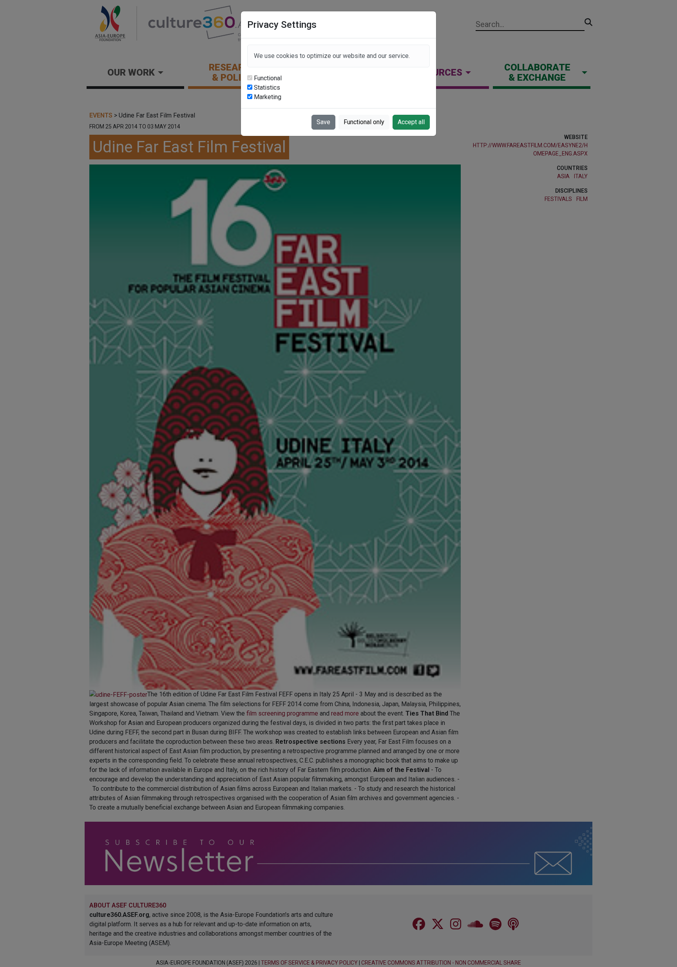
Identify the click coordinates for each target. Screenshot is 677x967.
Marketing (267, 97)
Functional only (364, 122)
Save (323, 122)
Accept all (411, 122)
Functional (268, 78)
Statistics (267, 87)
